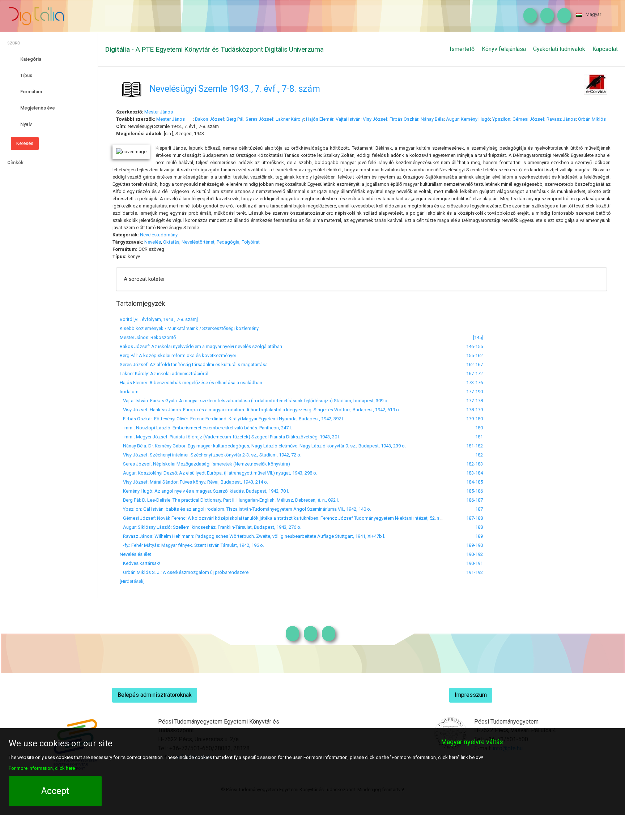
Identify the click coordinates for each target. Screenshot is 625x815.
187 (479, 509)
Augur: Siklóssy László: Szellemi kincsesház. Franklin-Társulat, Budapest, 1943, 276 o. (210, 527)
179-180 (474, 418)
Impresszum (471, 694)
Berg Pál (234, 119)
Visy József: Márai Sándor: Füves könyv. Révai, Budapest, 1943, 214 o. (194, 482)
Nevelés (152, 242)
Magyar (593, 14)
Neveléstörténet (198, 242)
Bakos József (209, 119)
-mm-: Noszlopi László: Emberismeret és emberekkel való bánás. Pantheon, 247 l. (206, 427)
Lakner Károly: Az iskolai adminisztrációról (164, 373)
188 (479, 527)
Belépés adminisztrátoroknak (155, 694)
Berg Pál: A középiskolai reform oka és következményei (178, 355)
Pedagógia (228, 242)
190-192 (474, 554)
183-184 (474, 473)
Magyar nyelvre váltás (472, 742)
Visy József (375, 119)
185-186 (474, 491)
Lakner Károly (290, 119)
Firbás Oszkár (404, 119)
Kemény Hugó (475, 119)
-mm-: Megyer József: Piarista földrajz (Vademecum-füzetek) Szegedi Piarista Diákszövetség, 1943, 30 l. (230, 436)
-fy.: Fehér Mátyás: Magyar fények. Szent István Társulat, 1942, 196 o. (192, 545)
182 (479, 455)
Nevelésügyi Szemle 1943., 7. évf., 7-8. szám (234, 88)
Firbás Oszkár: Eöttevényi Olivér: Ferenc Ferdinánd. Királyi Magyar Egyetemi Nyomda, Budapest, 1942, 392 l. (232, 418)
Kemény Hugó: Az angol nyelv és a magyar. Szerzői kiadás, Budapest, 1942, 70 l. (204, 491)
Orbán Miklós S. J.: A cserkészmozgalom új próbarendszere (184, 572)
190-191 (474, 563)
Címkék (15, 162)
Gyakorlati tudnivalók (559, 49)
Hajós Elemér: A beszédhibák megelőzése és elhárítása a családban (191, 382)
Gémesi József (528, 119)
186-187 (474, 500)
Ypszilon (501, 119)
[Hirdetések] (132, 581)
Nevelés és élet (135, 554)
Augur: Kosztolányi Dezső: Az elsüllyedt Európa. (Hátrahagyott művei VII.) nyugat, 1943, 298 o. (218, 473)
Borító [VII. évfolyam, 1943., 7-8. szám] (159, 319)
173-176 (474, 382)
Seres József (259, 119)
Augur (452, 119)
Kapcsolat (605, 49)
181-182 (474, 446)
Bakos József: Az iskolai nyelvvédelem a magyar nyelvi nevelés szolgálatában (201, 346)
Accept (55, 791)
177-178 (474, 400)
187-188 (474, 518)
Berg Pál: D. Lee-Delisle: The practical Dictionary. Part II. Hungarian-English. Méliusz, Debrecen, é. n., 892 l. (229, 500)
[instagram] (528, 15)
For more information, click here (42, 768)
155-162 (474, 355)
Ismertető (462, 49)
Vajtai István (348, 119)
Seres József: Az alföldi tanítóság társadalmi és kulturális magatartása (194, 364)
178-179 (474, 409)
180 (479, 427)
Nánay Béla (432, 119)
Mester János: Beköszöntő (148, 337)
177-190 (474, 391)
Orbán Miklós (592, 119)
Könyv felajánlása (504, 49)
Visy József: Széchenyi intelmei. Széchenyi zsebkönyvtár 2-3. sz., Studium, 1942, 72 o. (210, 455)
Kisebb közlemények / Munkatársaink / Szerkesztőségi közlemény (189, 328)
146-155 (474, 346)
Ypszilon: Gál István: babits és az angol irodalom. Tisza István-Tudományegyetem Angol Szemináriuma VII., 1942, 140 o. (245, 509)
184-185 (474, 482)
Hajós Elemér (319, 119)
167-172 (474, 373)
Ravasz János (561, 119)
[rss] (562, 15)
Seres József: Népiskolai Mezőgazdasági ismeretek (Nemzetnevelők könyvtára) (205, 464)
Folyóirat (251, 242)
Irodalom (129, 391)
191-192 (474, 572)
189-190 (474, 545)
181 (479, 436)
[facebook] (545, 15)
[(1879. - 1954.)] (177, 112)
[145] (478, 337)
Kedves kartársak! (140, 563)
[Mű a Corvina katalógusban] (595, 83)
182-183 (474, 464)
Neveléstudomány (159, 234)
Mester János (158, 112)
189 (479, 536)
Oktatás (171, 242)
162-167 (474, 364)
